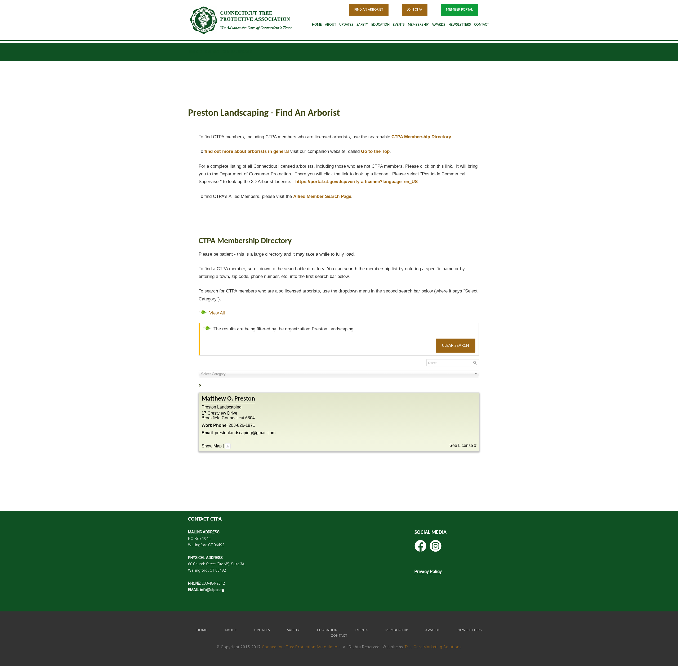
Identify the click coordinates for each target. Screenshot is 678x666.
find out (246, 151)
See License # (462, 445)
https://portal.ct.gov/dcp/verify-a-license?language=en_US (356, 181)
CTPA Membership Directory (421, 136)
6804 (250, 418)
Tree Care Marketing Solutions (433, 647)
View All (217, 313)
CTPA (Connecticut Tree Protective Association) (247, 20)
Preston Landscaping (222, 407)
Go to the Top (375, 151)
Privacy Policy (428, 571)
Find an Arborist (368, 10)
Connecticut (233, 418)
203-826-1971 (242, 425)
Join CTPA (414, 10)
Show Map (212, 446)
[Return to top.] (228, 446)
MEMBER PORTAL (459, 10)
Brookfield (211, 418)
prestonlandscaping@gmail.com (245, 432)
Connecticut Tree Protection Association (301, 647)
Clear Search (455, 345)
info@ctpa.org (212, 590)
